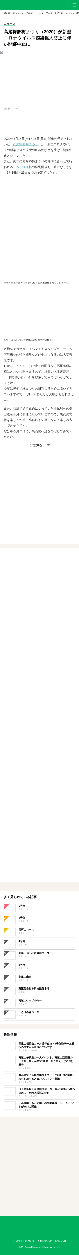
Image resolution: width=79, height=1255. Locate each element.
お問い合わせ (45, 1241)
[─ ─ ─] (74, 5)
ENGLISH (60, 1241)
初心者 (7, 13)
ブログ (29, 13)
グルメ (49, 13)
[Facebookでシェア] (30, 453)
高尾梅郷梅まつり (25, 144)
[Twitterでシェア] (39, 453)
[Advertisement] (39, 123)
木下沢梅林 (24, 167)
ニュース (39, 13)
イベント (69, 13)
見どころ (58, 13)
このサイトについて (24, 1241)
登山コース (18, 13)
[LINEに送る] (48, 453)
